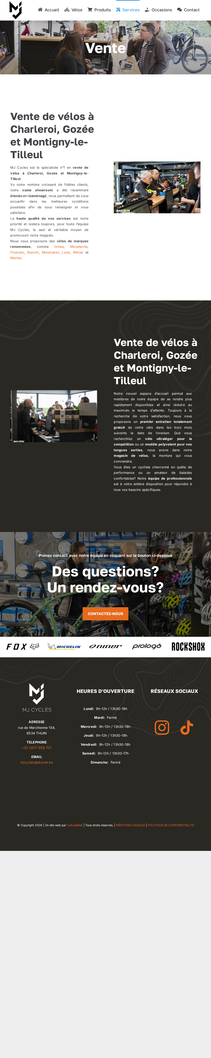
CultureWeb (75, 825)
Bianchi (33, 252)
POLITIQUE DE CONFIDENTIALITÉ (171, 825)
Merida (15, 258)
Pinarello (17, 252)
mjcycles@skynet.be (36, 762)
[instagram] (162, 727)
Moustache (78, 247)
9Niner (78, 252)
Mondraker (50, 252)
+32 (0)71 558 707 (37, 748)
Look (66, 252)
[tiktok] (186, 727)
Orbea (59, 247)
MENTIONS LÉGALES (130, 825)
